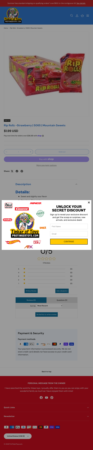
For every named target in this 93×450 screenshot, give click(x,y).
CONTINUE (69, 242)
